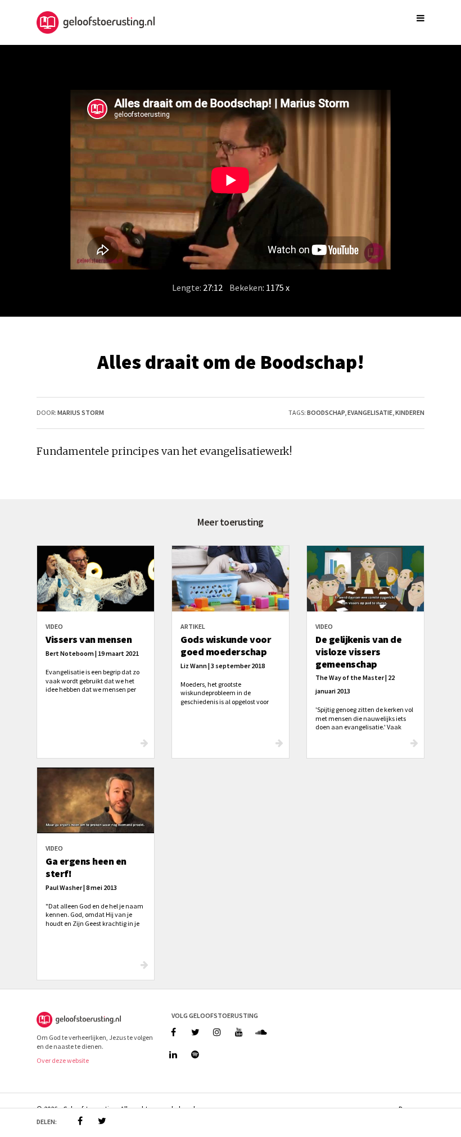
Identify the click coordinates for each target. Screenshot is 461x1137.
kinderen (409, 412)
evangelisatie (369, 412)
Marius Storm (80, 412)
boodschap (326, 412)
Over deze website (63, 1060)
